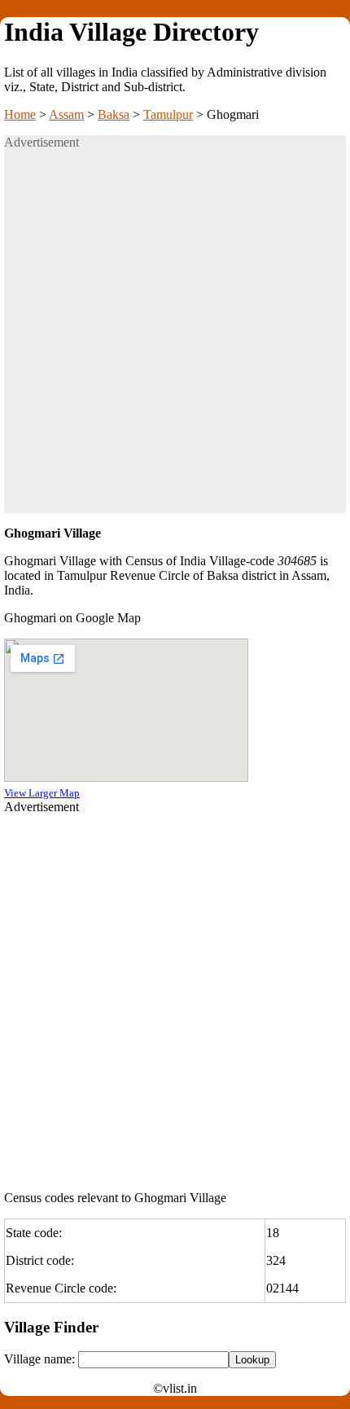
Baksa (113, 114)
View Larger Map (42, 793)
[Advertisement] (175, 338)
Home (20, 114)
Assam (66, 114)
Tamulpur (168, 114)
